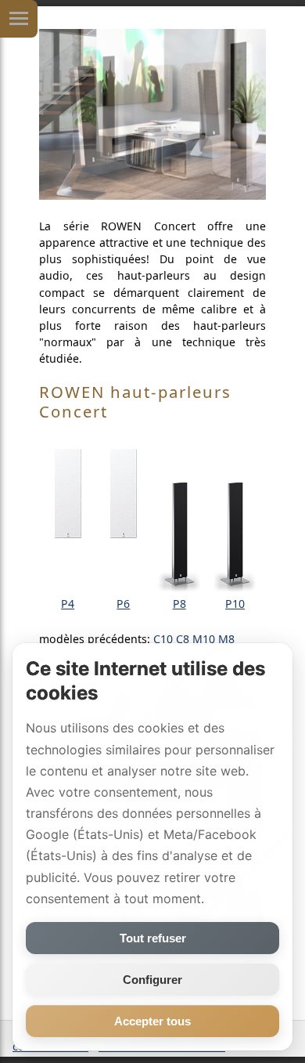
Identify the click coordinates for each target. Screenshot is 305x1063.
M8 (226, 638)
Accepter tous (152, 1021)
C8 (182, 638)
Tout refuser (153, 938)
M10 (203, 638)
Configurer (152, 979)
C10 (163, 638)
